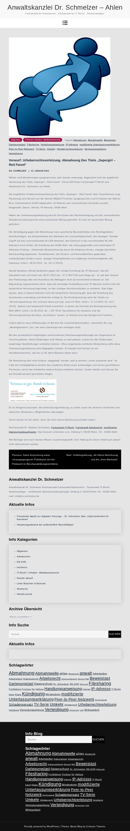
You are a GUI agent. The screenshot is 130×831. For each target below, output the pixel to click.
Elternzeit (84, 684)
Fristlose (26, 689)
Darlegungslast (17, 144)
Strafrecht (22, 589)
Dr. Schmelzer (61, 684)
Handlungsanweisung (52, 144)
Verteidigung (16, 153)
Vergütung (14, 710)
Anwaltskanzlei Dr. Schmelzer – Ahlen (65, 7)
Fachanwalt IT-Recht (62, 427)
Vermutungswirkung (95, 149)
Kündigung (33, 693)
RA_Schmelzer (17, 171)
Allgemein (15, 140)
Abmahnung (79, 140)
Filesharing (33, 144)
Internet (87, 689)
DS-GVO (21, 562)
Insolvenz (22, 567)
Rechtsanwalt (101, 700)
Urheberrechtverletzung (70, 149)
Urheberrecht (70, 705)
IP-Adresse (72, 144)
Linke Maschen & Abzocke (31, 583)
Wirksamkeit (91, 710)
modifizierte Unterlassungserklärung (100, 144)
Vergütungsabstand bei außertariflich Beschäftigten (45, 524)
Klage (18, 694)
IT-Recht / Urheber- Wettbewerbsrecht (42, 140)
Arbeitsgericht (31, 679)
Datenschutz (43, 683)
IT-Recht (116, 689)
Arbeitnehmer (15, 679)
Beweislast (110, 140)
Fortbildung (15, 689)
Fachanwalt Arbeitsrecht (89, 427)
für (33, 689)
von (82, 710)
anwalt (86, 673)
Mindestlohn (53, 694)
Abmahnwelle (95, 140)
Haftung (40, 689)
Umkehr (51, 149)
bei (87, 679)
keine (11, 695)
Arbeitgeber (100, 673)
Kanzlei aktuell (25, 578)
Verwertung (74, 710)
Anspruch (73, 674)
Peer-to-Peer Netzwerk (21, 149)
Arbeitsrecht (23, 556)
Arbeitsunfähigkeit (69, 679)
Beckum (81, 679)
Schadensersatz (21, 704)
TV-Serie (40, 149)
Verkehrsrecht (24, 594)
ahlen (63, 673)
